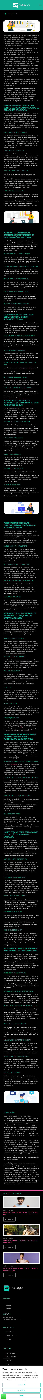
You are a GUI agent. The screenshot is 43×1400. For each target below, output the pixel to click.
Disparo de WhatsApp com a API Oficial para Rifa (20, 1214)
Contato (9, 1339)
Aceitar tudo (21, 1385)
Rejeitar (21, 1395)
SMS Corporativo (11, 1356)
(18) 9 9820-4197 (8, 1317)
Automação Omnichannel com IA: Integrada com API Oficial (20, 1269)
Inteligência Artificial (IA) (20, 408)
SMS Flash (10, 1360)
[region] (21, 1383)
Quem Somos (10, 1332)
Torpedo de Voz (11, 1364)
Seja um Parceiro (11, 1335)
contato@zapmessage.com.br (11, 1319)
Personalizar (22, 1390)
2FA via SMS (14, 764)
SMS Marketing (11, 1353)
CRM (21, 727)
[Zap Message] (21, 5)
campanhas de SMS (27, 368)
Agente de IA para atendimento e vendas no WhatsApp (20, 1241)
